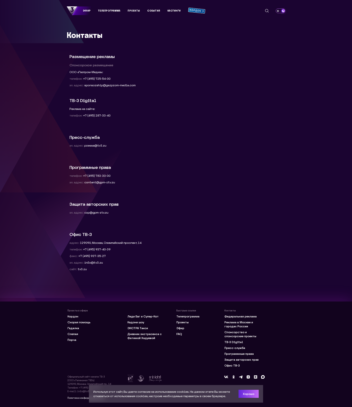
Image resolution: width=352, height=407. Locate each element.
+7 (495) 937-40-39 (97, 249)
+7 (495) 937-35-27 (92, 256)
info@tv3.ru (93, 262)
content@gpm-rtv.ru (99, 182)
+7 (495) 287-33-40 (97, 115)
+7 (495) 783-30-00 (97, 175)
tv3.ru (82, 269)
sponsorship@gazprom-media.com (110, 85)
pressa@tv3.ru (95, 145)
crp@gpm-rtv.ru (96, 212)
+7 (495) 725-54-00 (97, 78)
